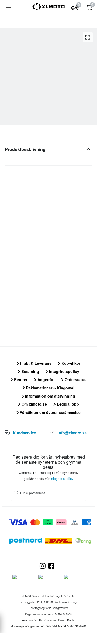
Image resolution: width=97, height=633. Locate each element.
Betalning (29, 371)
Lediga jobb (67, 404)
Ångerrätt (45, 379)
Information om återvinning (49, 396)
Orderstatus (75, 379)
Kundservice (24, 432)
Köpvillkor (70, 363)
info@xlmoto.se (72, 432)
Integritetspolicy (63, 371)
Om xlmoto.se (33, 404)
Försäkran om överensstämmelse (50, 412)
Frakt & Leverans (35, 363)
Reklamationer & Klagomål (49, 388)
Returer (20, 379)
